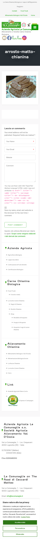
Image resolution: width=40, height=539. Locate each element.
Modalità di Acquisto (20, 317)
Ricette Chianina (16, 309)
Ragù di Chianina (16, 304)
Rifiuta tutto (20, 534)
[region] (20, 519)
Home (33, 15)
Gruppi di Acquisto (20, 322)
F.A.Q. (10, 373)
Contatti (14, 11)
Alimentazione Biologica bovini (18, 358)
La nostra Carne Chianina (16, 301)
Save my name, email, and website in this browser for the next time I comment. (18, 213)
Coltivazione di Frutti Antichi (17, 265)
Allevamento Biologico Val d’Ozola (16, 15)
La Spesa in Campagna (25, 400)
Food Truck (24, 11)
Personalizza (20, 528)
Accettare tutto (20, 522)
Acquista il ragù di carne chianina (21, 328)
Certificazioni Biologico (15, 269)
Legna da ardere (13, 260)
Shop (12, 314)
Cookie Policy (25, 517)
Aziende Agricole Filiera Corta (18, 391)
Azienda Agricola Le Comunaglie (18, 29)
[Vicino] (37, 500)
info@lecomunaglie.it (15, 496)
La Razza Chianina (14, 363)
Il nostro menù (15, 294)
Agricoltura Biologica (15, 255)
